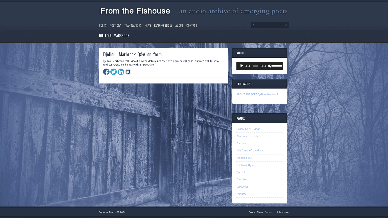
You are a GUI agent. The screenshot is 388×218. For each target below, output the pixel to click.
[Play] (242, 66)
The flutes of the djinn (249, 150)
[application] (259, 66)
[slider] (276, 65)
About (179, 25)
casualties (242, 186)
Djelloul (240, 172)
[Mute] (270, 66)
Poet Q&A (115, 25)
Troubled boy (244, 157)
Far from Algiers (245, 165)
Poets (103, 25)
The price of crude (247, 136)
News (148, 25)
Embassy (241, 194)
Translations (133, 25)
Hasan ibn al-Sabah (248, 129)
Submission (282, 212)
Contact (191, 25)
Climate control (245, 179)
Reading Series (163, 25)
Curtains (241, 143)
